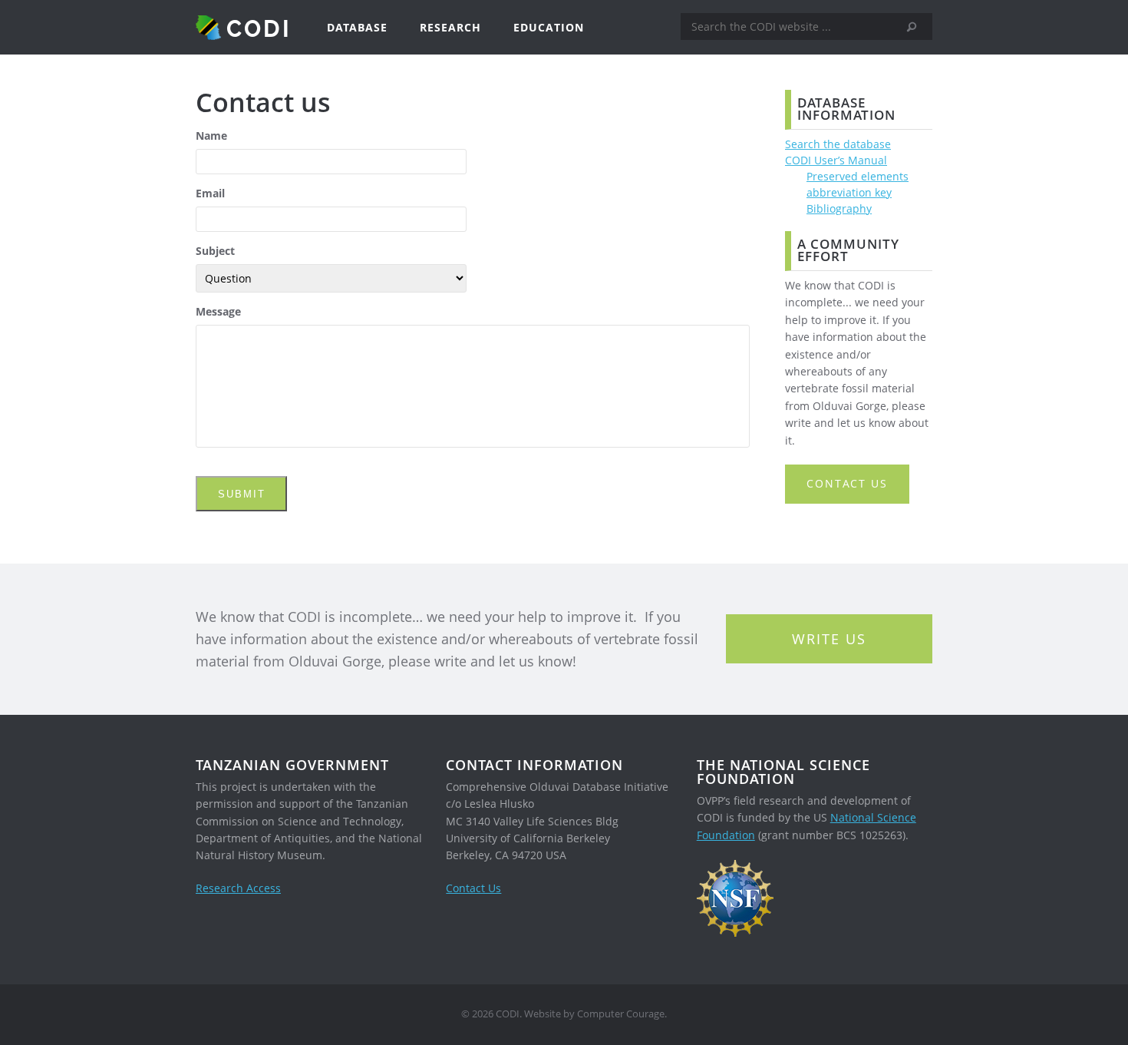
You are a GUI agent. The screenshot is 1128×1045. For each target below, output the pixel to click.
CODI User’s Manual (836, 160)
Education (548, 27)
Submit (242, 494)
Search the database (838, 144)
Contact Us (473, 888)
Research (450, 27)
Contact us (847, 483)
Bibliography (839, 208)
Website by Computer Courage (594, 1013)
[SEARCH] (916, 27)
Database (357, 27)
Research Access (238, 888)
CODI (259, 27)
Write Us (829, 639)
